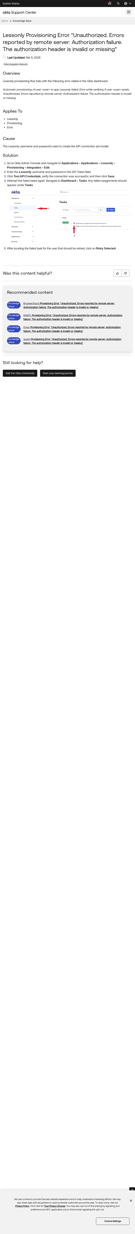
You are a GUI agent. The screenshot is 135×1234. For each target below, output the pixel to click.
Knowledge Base (22, 20)
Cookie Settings (112, 1221)
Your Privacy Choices (54, 1206)
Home (4, 20)
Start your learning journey (58, 373)
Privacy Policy (22, 1206)
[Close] (131, 1201)
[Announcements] (109, 3)
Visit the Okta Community (20, 373)
